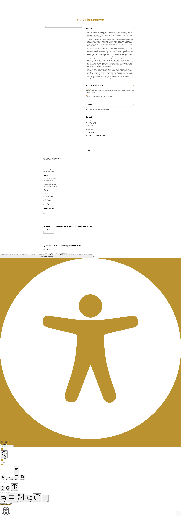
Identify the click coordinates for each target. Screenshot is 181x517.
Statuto (47, 199)
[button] (94, 256)
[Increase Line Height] (2, 460)
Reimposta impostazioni (5, 504)
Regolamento (48, 200)
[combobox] (46, 256)
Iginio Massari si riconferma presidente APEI (62, 246)
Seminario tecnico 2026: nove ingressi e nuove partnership (68, 226)
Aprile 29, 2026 (47, 229)
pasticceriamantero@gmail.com (97, 135)
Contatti (47, 204)
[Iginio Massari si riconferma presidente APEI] (48, 233)
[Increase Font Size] (2, 444)
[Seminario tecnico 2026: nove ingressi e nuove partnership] (48, 213)
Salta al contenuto (4, 503)
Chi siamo (47, 195)
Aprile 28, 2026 (47, 249)
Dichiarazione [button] (3, 444)
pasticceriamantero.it (91, 137)
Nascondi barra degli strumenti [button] (7, 445)
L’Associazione (49, 196)
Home (46, 193)
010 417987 (91, 125)
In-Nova (69, 253)
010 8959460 (91, 132)
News (46, 203)
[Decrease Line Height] (2, 464)
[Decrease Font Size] (2, 449)
